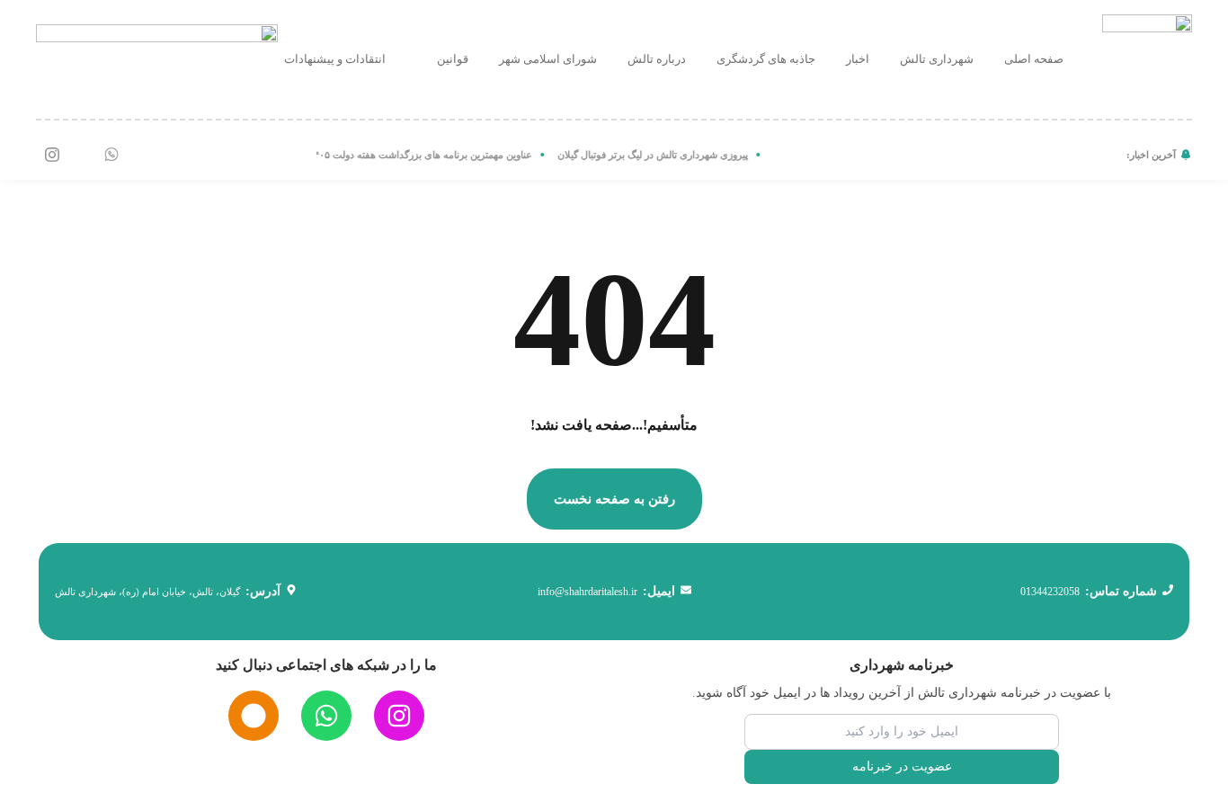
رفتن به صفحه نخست (614, 499)
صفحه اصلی (1033, 59)
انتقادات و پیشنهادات (335, 59)
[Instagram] (52, 154)
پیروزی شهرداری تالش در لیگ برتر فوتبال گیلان (660, 154)
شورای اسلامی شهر (548, 59)
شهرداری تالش (937, 59)
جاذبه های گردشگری (765, 59)
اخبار (857, 59)
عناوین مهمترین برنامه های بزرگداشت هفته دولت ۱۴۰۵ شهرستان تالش (396, 154)
